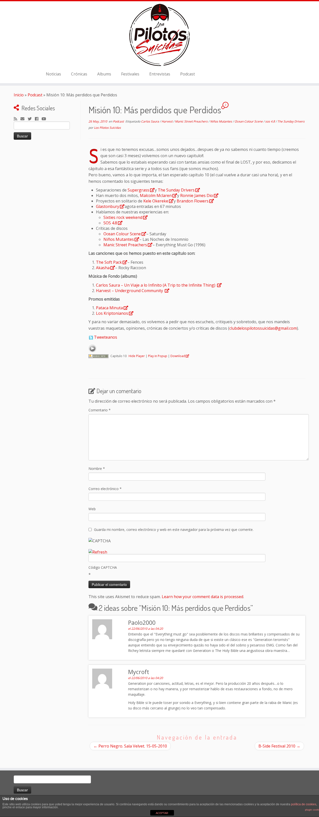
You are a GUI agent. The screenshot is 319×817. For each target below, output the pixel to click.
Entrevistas (159, 74)
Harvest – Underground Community (130, 290)
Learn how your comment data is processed (202, 596)
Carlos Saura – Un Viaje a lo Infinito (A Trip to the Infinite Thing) (156, 285)
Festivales (130, 74)
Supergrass (138, 190)
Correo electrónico (105, 488)
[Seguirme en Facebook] (38, 119)
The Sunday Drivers (291, 121)
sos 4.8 (270, 121)
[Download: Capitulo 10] (98, 356)
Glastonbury (107, 206)
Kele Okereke (155, 201)
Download (177, 356)
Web (92, 508)
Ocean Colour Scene (249, 121)
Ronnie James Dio (196, 195)
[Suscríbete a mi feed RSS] (17, 119)
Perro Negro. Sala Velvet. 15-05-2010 (130, 746)
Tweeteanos (105, 337)
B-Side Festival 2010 (279, 746)
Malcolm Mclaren (156, 195)
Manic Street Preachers (191, 121)
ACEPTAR (162, 813)
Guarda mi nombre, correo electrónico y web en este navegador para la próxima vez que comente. (173, 529)
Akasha (103, 267)
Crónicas (79, 74)
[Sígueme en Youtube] (45, 119)
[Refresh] (97, 552)
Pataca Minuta (109, 308)
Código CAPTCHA (102, 567)
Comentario (99, 410)
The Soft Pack (109, 262)
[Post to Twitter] (90, 337)
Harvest (167, 121)
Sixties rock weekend (122, 217)
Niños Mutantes (221, 121)
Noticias (53, 74)
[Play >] (92, 348)
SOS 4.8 (110, 223)
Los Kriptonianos (112, 313)
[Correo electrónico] (24, 119)
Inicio (19, 95)
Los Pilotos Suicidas (107, 128)
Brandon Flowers (193, 201)
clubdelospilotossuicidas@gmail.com (263, 328)
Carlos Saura (150, 121)
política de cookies (303, 804)
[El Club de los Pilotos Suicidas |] (159, 35)
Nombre (96, 468)
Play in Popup (157, 356)
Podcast (187, 74)
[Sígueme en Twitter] (31, 119)
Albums (104, 74)
